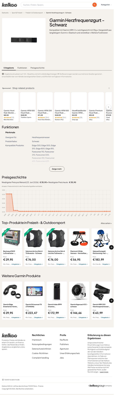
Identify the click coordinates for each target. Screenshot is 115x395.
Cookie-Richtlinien (40, 353)
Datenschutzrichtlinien (41, 349)
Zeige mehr (57, 169)
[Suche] (94, 5)
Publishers (64, 344)
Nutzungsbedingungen (42, 344)
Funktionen (22, 68)
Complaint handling (40, 358)
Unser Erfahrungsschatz (70, 353)
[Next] (111, 247)
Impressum (37, 340)
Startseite (5, 13)
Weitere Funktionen (99, 32)
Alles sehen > (106, 223)
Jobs (62, 358)
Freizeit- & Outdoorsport (34, 13)
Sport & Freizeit (17, 13)
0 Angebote (9, 68)
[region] (57, 247)
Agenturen (64, 349)
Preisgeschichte (37, 68)
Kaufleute (64, 340)
